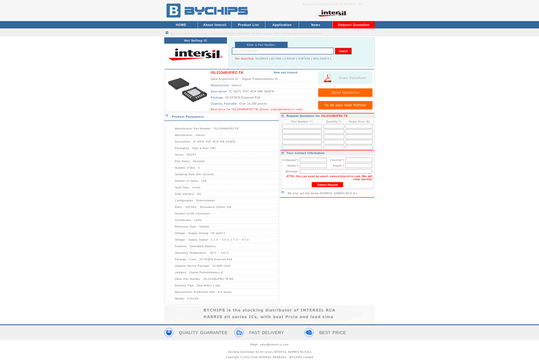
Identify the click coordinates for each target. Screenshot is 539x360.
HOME (181, 25)
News (315, 25)
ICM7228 (304, 58)
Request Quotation (354, 25)
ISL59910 (261, 58)
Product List (248, 25)
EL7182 (276, 58)
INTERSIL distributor (236, 33)
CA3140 (289, 58)
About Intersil (214, 25)
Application (282, 25)
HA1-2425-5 (321, 58)
